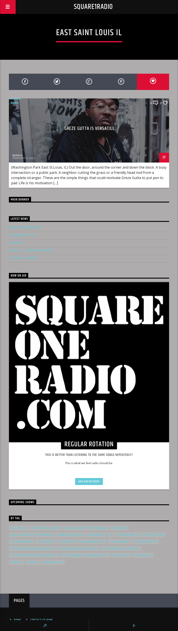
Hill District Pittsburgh (32, 535)
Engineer (119, 528)
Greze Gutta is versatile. (90, 128)
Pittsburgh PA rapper (120, 548)
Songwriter (52, 562)
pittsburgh (118, 541)
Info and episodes (89, 481)
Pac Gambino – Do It (23, 235)
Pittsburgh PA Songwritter (85, 555)
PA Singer (66, 541)
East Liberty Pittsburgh (86, 528)
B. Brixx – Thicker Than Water (31, 250)
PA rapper (45, 541)
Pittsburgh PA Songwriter (34, 555)
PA (111, 535)
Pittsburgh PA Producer (77, 548)
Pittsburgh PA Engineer (31, 548)
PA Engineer (127, 535)
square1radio (93, 6)
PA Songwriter (91, 541)
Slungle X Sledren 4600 (25, 227)
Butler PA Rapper (46, 528)
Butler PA (19, 528)
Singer (32, 562)
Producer (121, 555)
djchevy (17, 155)
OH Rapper (96, 535)
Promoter (143, 555)
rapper (16, 562)
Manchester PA (70, 535)
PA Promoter (22, 541)
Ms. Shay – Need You (23, 258)
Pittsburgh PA (144, 541)
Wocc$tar (16, 243)
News (15, 103)
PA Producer (153, 535)
